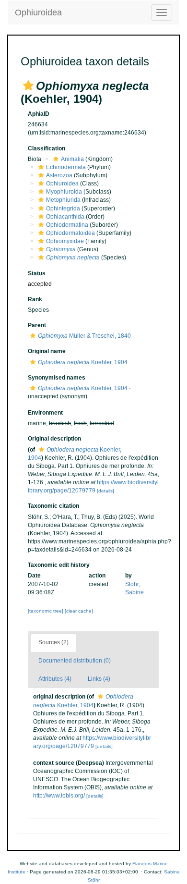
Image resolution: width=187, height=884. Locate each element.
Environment (45, 412)
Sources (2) (53, 642)
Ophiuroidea (38, 12)
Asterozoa (59, 175)
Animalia (72, 159)
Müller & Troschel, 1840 (84, 335)
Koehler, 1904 (83, 362)
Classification (46, 148)
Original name (47, 351)
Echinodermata (66, 167)
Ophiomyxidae (65, 241)
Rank (35, 299)
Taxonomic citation (53, 506)
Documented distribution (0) (74, 660)
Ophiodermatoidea (70, 233)
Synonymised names (56, 377)
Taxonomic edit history (59, 565)
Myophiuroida (64, 191)
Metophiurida (63, 199)
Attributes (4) (54, 678)
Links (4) (99, 678)
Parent (37, 325)
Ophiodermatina (67, 224)
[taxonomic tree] (46, 611)
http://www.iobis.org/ (59, 795)
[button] (28, 85)
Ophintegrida (63, 208)
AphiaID (38, 113)
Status (37, 273)
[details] (105, 490)
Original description (54, 438)
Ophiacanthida (65, 216)
